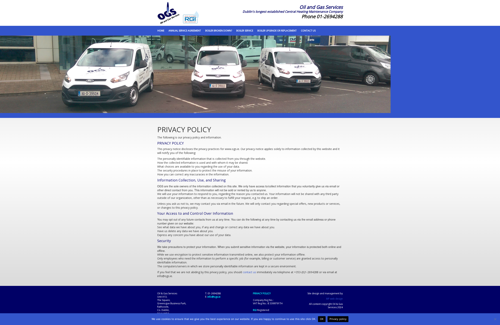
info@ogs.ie (214, 296)
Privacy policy (338, 319)
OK (322, 319)
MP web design (334, 298)
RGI (255, 310)
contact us (249, 272)
